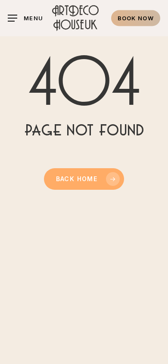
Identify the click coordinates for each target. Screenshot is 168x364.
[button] (25, 18)
